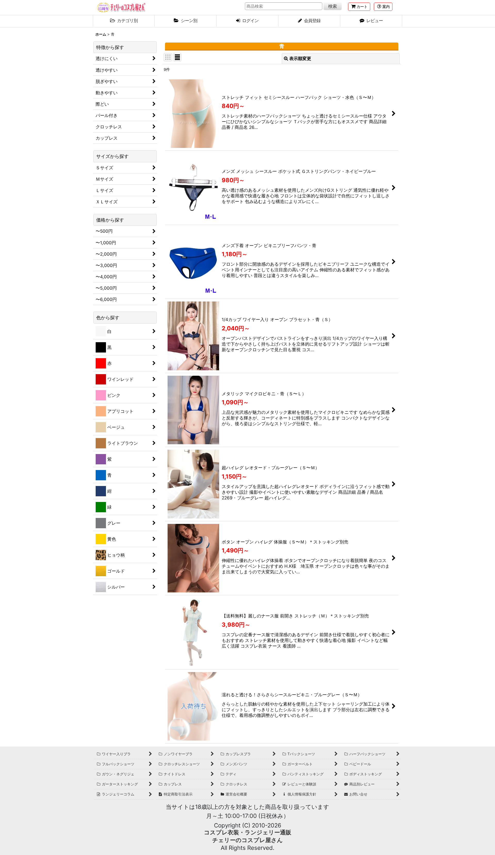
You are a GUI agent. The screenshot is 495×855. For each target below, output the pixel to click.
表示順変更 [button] (300, 58)
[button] (383, 7)
